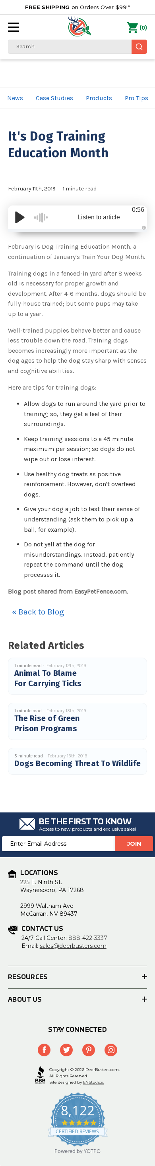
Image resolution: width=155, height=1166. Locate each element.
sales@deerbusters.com (73, 945)
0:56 (138, 209)
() (143, 28)
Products (99, 98)
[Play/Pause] (20, 217)
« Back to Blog (38, 611)
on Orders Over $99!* (77, 7)
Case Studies (54, 98)
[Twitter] (66, 1050)
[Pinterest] (88, 1050)
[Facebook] (44, 1050)
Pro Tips (136, 98)
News (15, 98)
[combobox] (77, 47)
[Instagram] (111, 1050)
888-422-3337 (87, 938)
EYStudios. (93, 1082)
